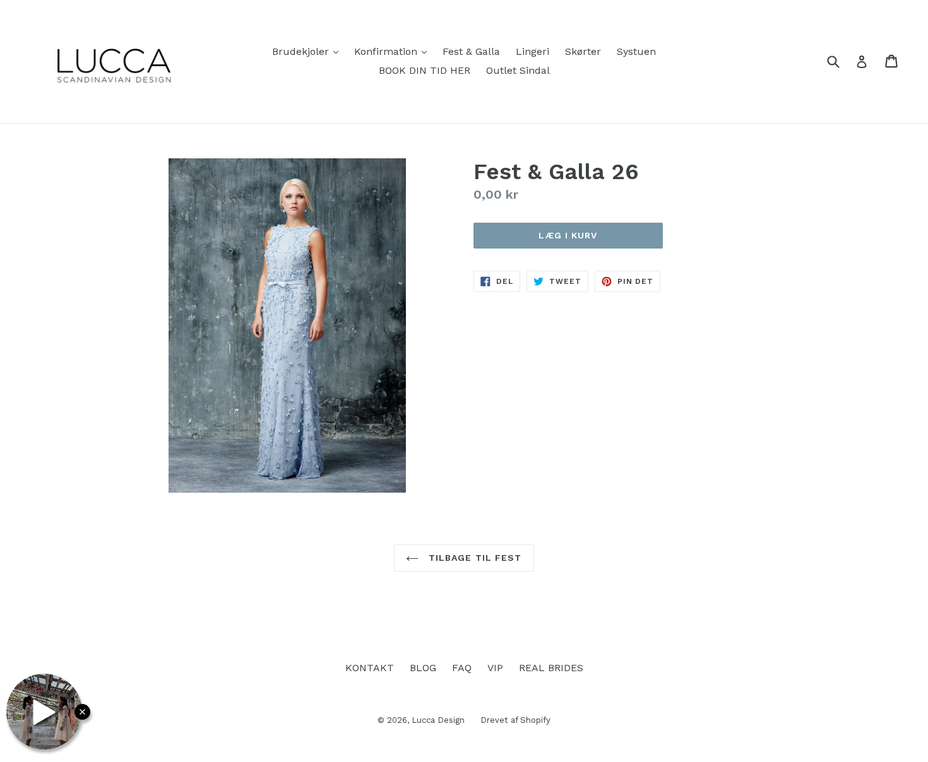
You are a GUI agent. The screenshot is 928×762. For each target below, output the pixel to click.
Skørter (583, 51)
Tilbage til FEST (473, 558)
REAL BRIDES (551, 668)
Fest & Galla (471, 51)
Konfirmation (393, 51)
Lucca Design (438, 720)
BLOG (423, 668)
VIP (495, 668)
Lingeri (532, 51)
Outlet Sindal (518, 70)
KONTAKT (369, 668)
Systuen (636, 51)
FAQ (462, 668)
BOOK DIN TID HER (424, 70)
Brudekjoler (308, 51)
